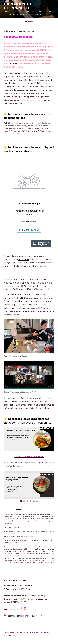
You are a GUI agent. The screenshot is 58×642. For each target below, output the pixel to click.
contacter (13, 63)
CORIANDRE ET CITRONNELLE (18, 6)
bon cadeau (23, 259)
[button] (21, 501)
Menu (30, 21)
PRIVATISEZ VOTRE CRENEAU (29, 456)
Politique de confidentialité (16, 632)
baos (18, 508)
